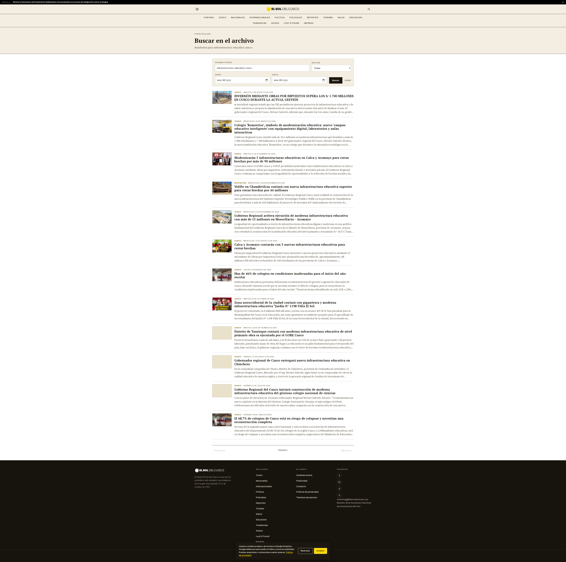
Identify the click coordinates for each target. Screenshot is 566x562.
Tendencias (259, 23)
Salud (341, 18)
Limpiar (348, 80)
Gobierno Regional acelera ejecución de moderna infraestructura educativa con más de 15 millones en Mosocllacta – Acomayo (291, 217)
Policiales (295, 18)
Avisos (275, 23)
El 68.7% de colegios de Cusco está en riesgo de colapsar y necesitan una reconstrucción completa (288, 420)
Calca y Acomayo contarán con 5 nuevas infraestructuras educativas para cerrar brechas (289, 246)
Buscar (335, 80)
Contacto (301, 486)
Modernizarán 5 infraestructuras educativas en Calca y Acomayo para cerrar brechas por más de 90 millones (291, 159)
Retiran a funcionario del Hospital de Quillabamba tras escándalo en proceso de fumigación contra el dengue (60, 2)
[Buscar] (368, 9)
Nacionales (238, 18)
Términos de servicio (306, 497)
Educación (355, 18)
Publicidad (301, 481)
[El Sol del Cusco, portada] (283, 9)
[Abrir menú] (197, 9)
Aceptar (320, 551)
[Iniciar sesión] (563, 2)
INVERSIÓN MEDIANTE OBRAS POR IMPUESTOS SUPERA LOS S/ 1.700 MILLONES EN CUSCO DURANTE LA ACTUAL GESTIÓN (294, 98)
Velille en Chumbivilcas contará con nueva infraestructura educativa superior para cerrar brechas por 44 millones (293, 188)
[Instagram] (339, 482)
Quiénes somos (304, 475)
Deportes (312, 18)
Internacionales (260, 18)
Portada (209, 18)
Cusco (222, 18)
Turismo (328, 18)
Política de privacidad (307, 492)
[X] (339, 495)
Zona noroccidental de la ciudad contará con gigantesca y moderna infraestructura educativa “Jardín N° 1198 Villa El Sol (285, 304)
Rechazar (305, 551)
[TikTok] (339, 488)
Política (280, 18)
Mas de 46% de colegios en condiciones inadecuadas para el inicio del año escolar (290, 275)
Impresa (308, 23)
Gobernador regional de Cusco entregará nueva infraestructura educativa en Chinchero (292, 362)
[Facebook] (339, 475)
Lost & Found (291, 23)
